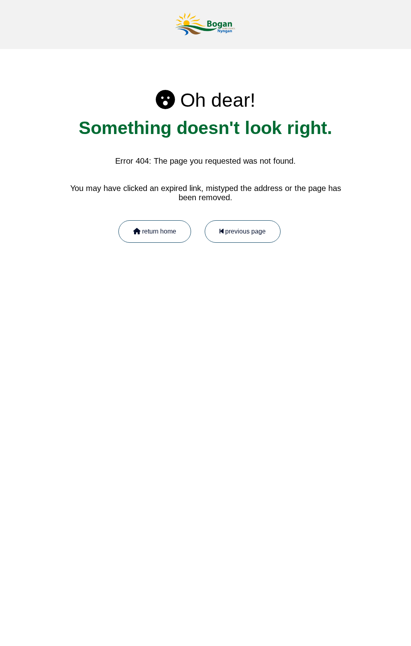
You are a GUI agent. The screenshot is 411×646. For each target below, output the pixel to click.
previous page (245, 231)
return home (158, 231)
